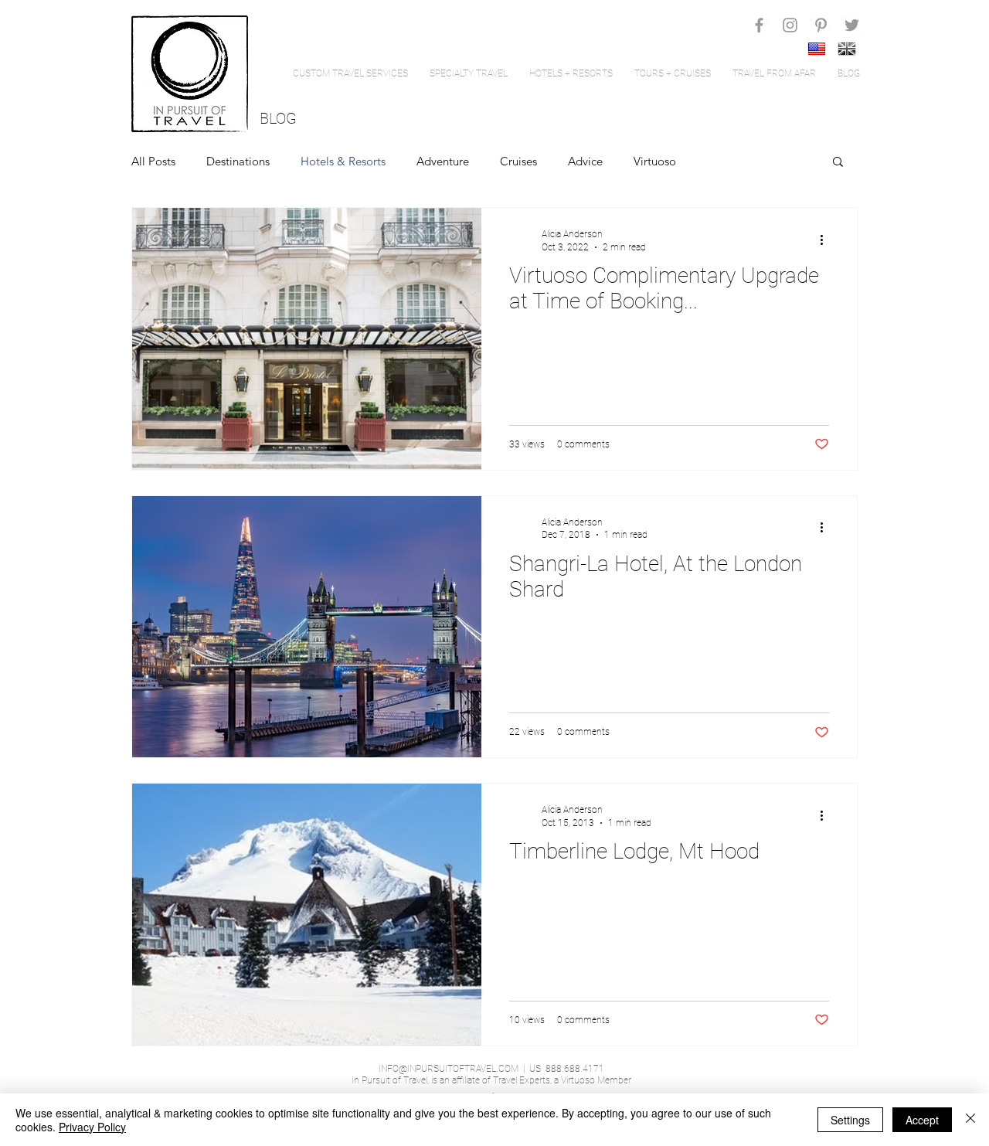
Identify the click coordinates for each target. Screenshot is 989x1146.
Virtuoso (655, 161)
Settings (850, 1119)
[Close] (970, 1120)
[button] (838, 163)
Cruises (518, 161)
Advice (585, 161)
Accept (922, 1119)
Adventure (442, 161)
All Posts (153, 161)
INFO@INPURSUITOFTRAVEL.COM (448, 1068)
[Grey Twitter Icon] (852, 25)
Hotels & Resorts (343, 161)
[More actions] (826, 239)
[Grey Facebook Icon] (759, 25)
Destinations (238, 161)
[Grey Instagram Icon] (790, 25)
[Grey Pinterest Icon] (821, 25)
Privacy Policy (92, 1126)
